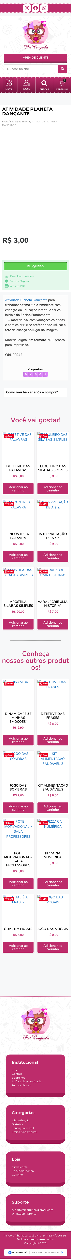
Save (10, 436)
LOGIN (26, 89)
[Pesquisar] (62, 69)
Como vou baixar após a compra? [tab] (32, 392)
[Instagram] (27, 8)
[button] (8, 83)
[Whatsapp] (44, 8)
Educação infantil (20, 121)
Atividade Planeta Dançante (26, 300)
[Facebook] (35, 8)
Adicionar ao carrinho (18, 489)
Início (5, 121)
